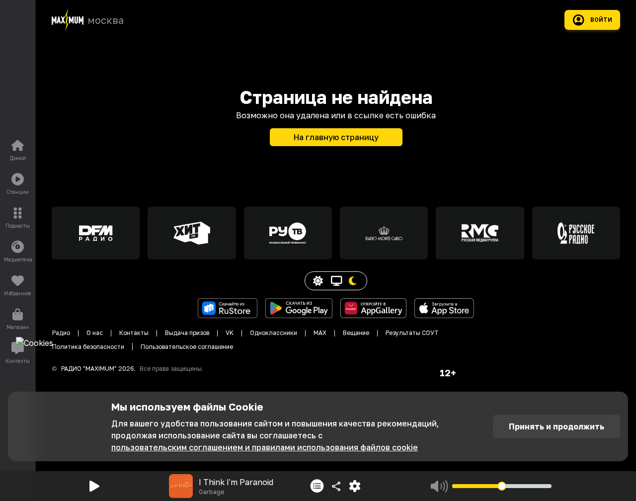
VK (230, 332)
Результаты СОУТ (412, 332)
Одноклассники (273, 332)
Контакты (134, 332)
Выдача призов (187, 332)
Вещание (356, 332)
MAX (320, 332)
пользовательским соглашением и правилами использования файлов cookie (264, 447)
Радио (61, 332)
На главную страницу (336, 137)
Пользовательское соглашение (187, 346)
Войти (601, 19)
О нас (94, 332)
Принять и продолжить (556, 426)
